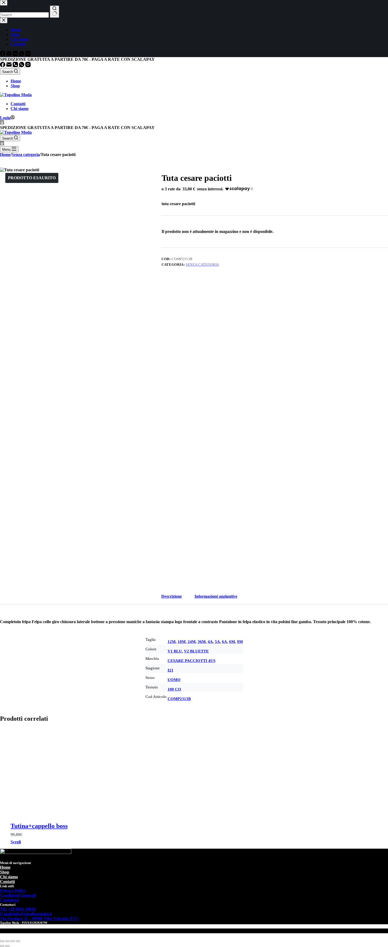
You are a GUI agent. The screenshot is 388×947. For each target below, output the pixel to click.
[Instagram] (28, 65)
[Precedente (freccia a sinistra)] (2, 946)
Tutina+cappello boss (39, 825)
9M (240, 642)
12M (172, 642)
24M (192, 642)
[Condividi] (13, 941)
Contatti (18, 104)
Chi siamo (20, 108)
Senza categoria (202, 264)
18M (182, 642)
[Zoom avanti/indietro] (2, 941)
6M (232, 642)
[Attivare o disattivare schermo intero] (7, 941)
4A (210, 642)
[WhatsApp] (22, 65)
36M (202, 642)
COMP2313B (179, 699)
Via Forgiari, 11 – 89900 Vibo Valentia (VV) (39, 918)
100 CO (174, 689)
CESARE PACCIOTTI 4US (191, 661)
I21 (170, 670)
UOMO (174, 680)
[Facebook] (3, 65)
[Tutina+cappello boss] (55, 770)
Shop (15, 86)
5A (217, 642)
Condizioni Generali (18, 895)
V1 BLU (175, 651)
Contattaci (9, 900)
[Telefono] (16, 65)
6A (224, 642)
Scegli (16, 842)
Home (16, 81)
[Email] (9, 65)
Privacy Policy (13, 890)
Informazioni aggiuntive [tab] (216, 596)
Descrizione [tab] (171, 596)
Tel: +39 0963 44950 (18, 909)
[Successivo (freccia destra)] (7, 946)
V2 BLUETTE (196, 651)
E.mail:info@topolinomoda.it (26, 914)
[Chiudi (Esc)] (18, 941)
